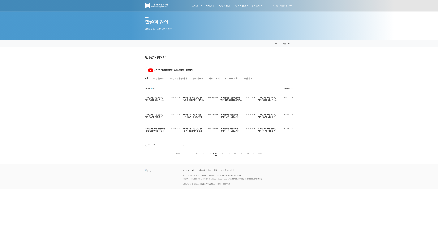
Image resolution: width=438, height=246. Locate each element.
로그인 (275, 5)
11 (190, 153)
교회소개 (196, 5)
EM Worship (231, 78)
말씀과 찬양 (224, 5)
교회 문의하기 (226, 170)
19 (241, 153)
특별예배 (248, 78)
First (178, 153)
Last (260, 153)
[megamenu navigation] (290, 5)
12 (197, 153)
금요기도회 (198, 78)
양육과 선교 (240, 5)
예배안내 (210, 5)
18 (235, 153)
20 (248, 153)
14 (210, 153)
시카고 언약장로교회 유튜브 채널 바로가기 (173, 70)
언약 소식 (256, 5)
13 (203, 153)
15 (216, 153)
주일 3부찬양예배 (178, 78)
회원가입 (283, 5)
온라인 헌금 (213, 170)
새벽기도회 (214, 78)
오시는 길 (201, 170)
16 (222, 153)
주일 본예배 (159, 78)
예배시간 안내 (188, 170)
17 (229, 153)
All (146, 78)
